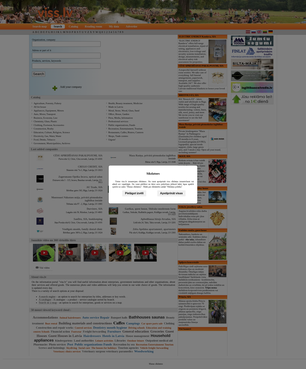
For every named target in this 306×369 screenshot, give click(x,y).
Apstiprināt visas (171, 193)
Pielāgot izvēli (134, 193)
